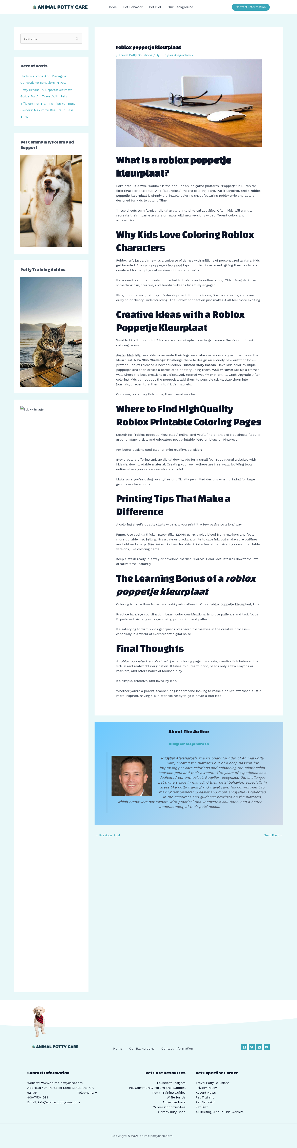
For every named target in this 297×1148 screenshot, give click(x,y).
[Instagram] (259, 1047)
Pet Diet (202, 1107)
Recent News (206, 1092)
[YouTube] (267, 1047)
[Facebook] (244, 1047)
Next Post (273, 835)
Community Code (171, 1112)
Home (117, 1048)
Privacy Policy (206, 1088)
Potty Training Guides (168, 1092)
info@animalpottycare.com (59, 1102)
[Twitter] (252, 1047)
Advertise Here (173, 1102)
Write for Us (176, 1097)
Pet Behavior (205, 1102)
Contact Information (177, 1048)
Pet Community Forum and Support (157, 1088)
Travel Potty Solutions (135, 55)
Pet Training (205, 1097)
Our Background (142, 1048)
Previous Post (107, 835)
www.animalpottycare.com (62, 1083)
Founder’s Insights (171, 1083)
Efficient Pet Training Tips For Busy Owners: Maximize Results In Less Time (47, 110)
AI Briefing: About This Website (220, 1112)
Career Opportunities (169, 1107)
